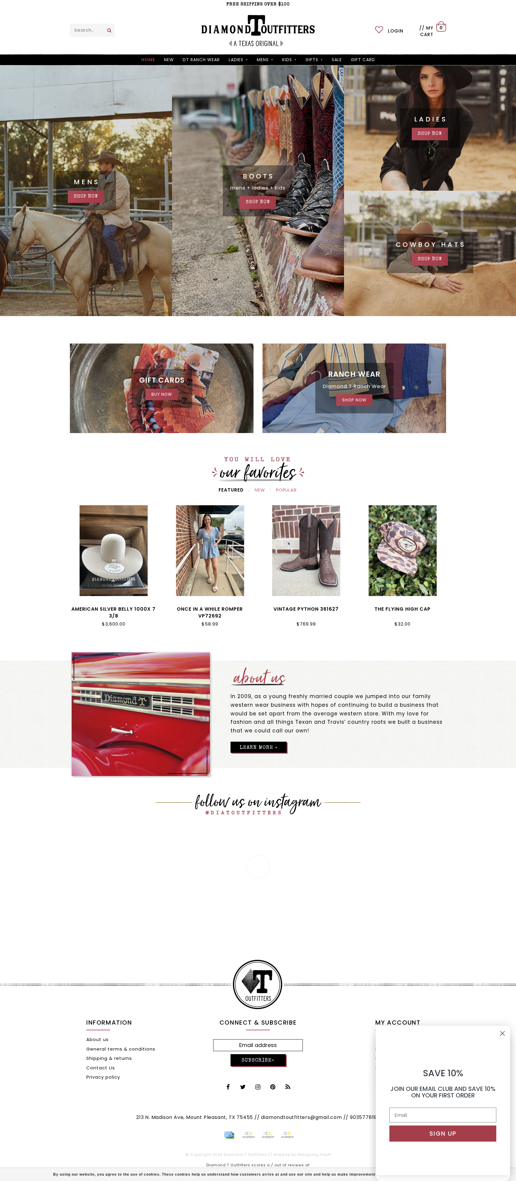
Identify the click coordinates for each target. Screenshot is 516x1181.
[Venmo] (287, 1135)
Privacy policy (103, 1077)
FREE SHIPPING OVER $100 (258, 4)
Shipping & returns (109, 1058)
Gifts (311, 60)
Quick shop (113, 607)
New (260, 490)
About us (97, 1039)
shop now (86, 196)
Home (148, 60)
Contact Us (100, 1068)
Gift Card (363, 60)
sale (337, 60)
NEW (169, 60)
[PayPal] (248, 1135)
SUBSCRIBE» (258, 1060)
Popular (286, 490)
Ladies (236, 60)
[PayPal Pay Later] (267, 1135)
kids (287, 60)
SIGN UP (443, 1133)
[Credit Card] (229, 1135)
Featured (231, 490)
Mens (263, 60)
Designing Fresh (314, 1154)
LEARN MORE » (258, 747)
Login (395, 31)
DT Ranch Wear (201, 60)
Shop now (430, 134)
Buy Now (161, 394)
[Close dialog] (502, 1033)
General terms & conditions (120, 1049)
